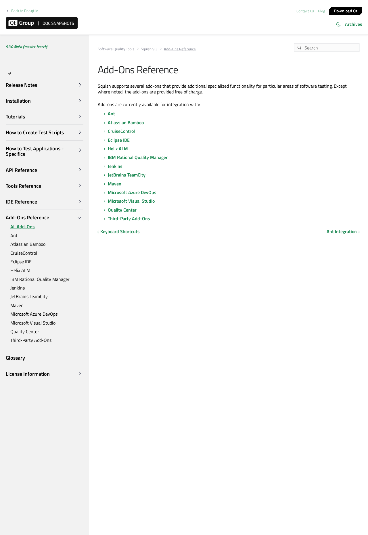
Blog (321, 11)
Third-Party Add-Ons (30, 340)
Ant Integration (342, 231)
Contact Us (305, 11)
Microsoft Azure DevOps (33, 313)
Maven (17, 305)
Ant (14, 235)
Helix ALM (20, 270)
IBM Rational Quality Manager (40, 279)
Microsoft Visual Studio (32, 322)
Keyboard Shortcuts (120, 231)
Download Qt (345, 10)
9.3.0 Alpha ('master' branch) (26, 46)
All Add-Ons (22, 226)
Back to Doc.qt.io (24, 11)
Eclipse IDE (21, 261)
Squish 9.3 (149, 49)
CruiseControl (23, 252)
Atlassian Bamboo (27, 244)
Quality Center (24, 331)
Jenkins (17, 287)
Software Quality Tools (116, 49)
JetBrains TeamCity (29, 296)
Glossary (15, 358)
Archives (353, 24)
